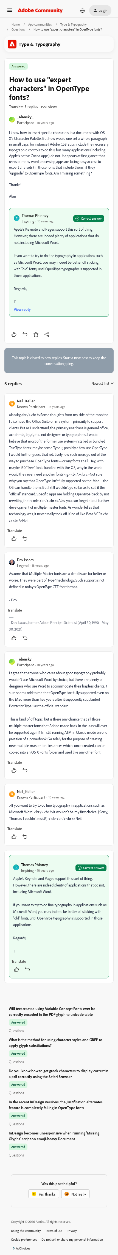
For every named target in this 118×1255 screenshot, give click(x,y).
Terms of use (53, 1231)
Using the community (26, 1231)
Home (16, 24)
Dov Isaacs (25, 559)
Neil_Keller (26, 401)
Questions (18, 29)
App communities (40, 24)
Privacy (72, 1231)
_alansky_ (25, 116)
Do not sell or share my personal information (72, 1239)
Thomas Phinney (35, 215)
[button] (10, 12)
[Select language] (82, 10)
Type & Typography (73, 24)
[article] (59, 470)
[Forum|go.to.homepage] (40, 10)
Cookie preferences (24, 1239)
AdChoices (23, 1248)
